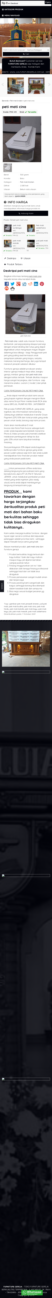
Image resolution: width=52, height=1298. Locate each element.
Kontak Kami (34, 67)
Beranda (5, 101)
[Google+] (18, 285)
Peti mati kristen (16, 101)
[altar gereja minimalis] (16, 85)
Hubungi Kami (27, 213)
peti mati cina (14, 106)
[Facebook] (6, 285)
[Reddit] (30, 285)
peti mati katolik (17, 609)
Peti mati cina (10, 341)
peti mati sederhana (37, 611)
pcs (48, 2)
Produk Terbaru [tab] (14, 264)
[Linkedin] (36, 285)
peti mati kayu (31, 609)
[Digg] (24, 285)
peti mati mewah (20, 611)
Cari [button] (27, 54)
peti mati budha (16, 606)
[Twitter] (12, 285)
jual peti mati (42, 240)
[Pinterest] (42, 285)
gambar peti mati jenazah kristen (24, 604)
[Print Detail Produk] (12, 289)
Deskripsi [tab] (11, 258)
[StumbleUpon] (6, 289)
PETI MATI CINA (36, 390)
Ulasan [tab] (27, 258)
